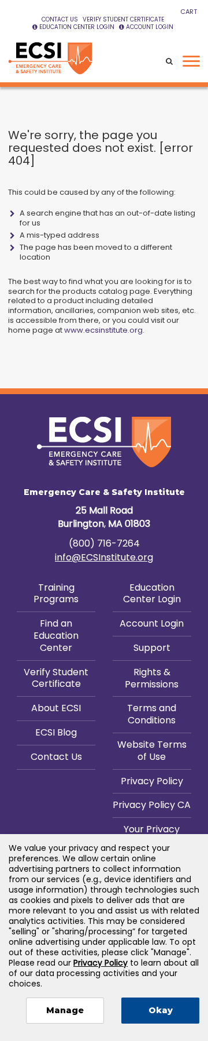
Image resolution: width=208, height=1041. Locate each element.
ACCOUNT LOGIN (149, 27)
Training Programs (56, 593)
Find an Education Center (56, 635)
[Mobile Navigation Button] (191, 61)
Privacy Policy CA (152, 804)
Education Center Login (152, 593)
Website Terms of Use (152, 750)
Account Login (152, 623)
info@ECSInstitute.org (104, 557)
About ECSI (56, 708)
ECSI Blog (56, 732)
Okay (160, 1010)
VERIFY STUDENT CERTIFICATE (123, 19)
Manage (65, 1010)
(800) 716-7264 (104, 543)
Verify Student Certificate (56, 678)
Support (151, 647)
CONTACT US (60, 19)
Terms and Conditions (151, 714)
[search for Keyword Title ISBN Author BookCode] (169, 62)
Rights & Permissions (152, 678)
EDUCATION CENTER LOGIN (76, 27)
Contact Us (56, 756)
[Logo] (50, 58)
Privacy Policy (152, 781)
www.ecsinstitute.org (103, 330)
